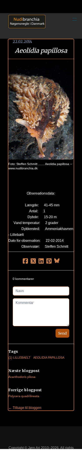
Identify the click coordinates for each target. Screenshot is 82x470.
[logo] (25, 26)
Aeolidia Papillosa (48, 357)
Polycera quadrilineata (23, 396)
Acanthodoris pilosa (21, 377)
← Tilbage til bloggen (24, 408)
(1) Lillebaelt (19, 357)
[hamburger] (74, 19)
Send (62, 333)
